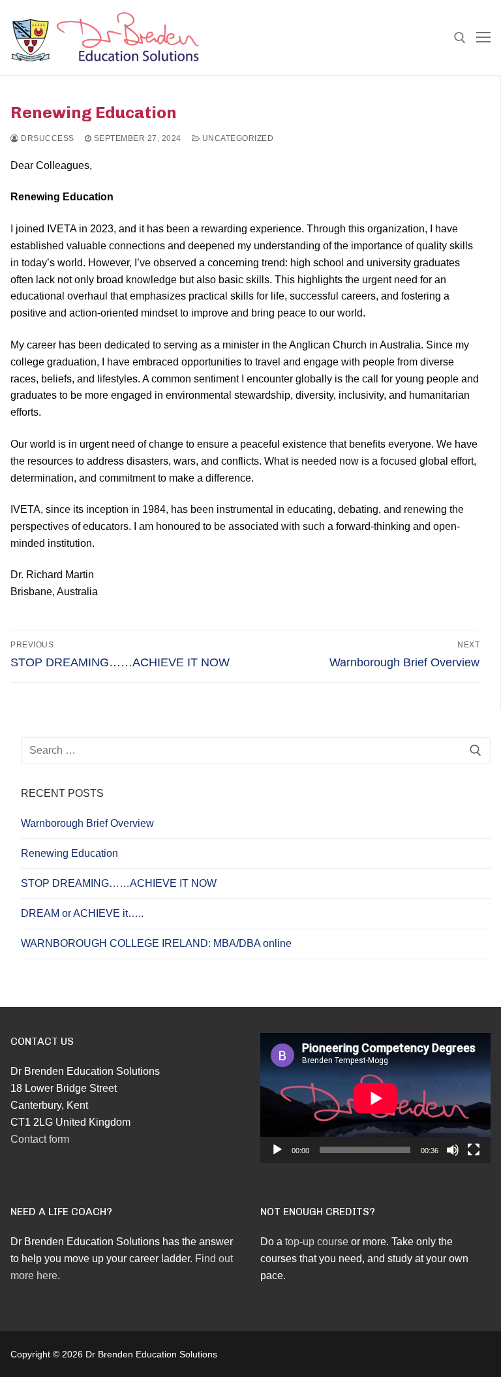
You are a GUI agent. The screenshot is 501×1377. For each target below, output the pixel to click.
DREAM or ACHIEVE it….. (82, 913)
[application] (375, 1098)
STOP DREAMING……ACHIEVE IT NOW (119, 883)
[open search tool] (460, 38)
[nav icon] (483, 38)
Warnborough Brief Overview (87, 823)
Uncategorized (236, 138)
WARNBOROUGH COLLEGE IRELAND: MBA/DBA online (156, 943)
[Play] (277, 1149)
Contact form (39, 1139)
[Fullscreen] (473, 1149)
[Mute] (452, 1149)
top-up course (316, 1241)
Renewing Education (69, 853)
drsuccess (46, 138)
